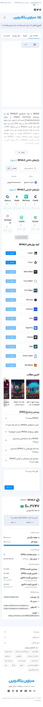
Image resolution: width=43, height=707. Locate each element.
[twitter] (37, 10)
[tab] (33, 36)
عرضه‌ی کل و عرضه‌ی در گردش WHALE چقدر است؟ (24, 460)
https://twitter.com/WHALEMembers (23, 615)
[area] (25, 44)
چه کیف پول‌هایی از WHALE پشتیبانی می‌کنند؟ (24, 450)
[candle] (34, 44)
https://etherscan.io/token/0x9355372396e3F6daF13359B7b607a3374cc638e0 (17, 605)
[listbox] (21, 632)
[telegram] (40, 10)
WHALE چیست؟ (32, 418)
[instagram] (35, 10)
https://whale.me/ (11, 597)
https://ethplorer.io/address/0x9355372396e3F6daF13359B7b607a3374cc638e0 (17, 608)
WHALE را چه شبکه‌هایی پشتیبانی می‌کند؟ (25, 440)
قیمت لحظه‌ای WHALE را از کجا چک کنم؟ (22, 425)
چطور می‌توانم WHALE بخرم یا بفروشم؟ (23, 431)
